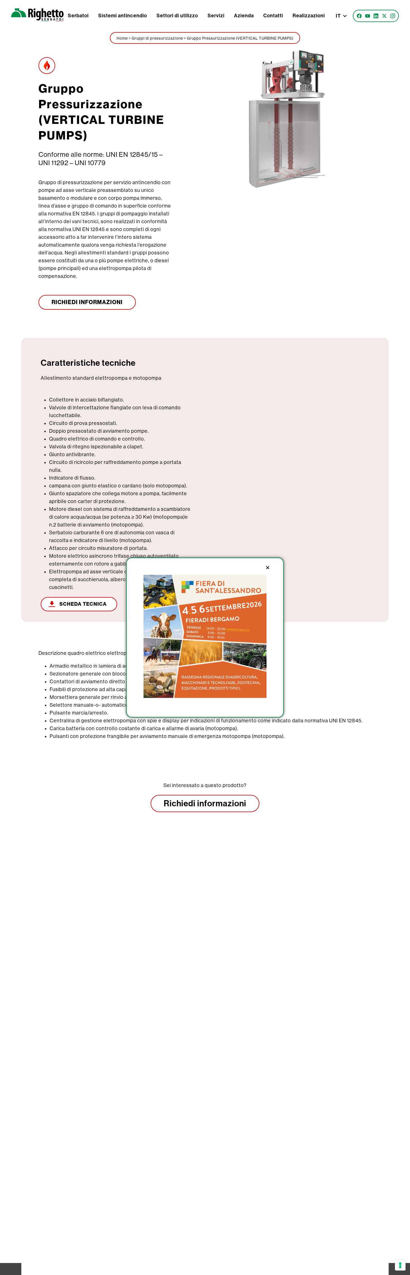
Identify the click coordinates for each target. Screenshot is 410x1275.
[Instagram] (392, 16)
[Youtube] (367, 16)
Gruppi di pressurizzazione (157, 38)
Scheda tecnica (83, 604)
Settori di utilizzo (177, 16)
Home (122, 38)
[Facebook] (359, 16)
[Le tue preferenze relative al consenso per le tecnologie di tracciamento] (400, 1265)
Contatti (273, 16)
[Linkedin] (376, 16)
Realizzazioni (309, 16)
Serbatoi (78, 16)
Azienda (244, 16)
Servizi (216, 16)
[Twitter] (384, 16)
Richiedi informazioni (205, 803)
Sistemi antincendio (122, 16)
